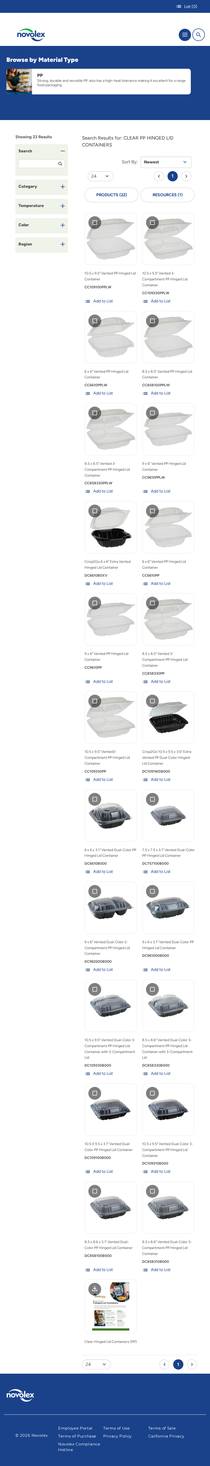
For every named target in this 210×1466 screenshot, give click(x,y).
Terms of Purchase (77, 1436)
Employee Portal (75, 1428)
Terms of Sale (162, 1428)
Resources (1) (168, 194)
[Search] (198, 34)
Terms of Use (116, 1428)
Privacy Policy (117, 1436)
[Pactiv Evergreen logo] (24, 1396)
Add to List (103, 301)
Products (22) (111, 194)
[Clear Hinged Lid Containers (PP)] (111, 1306)
